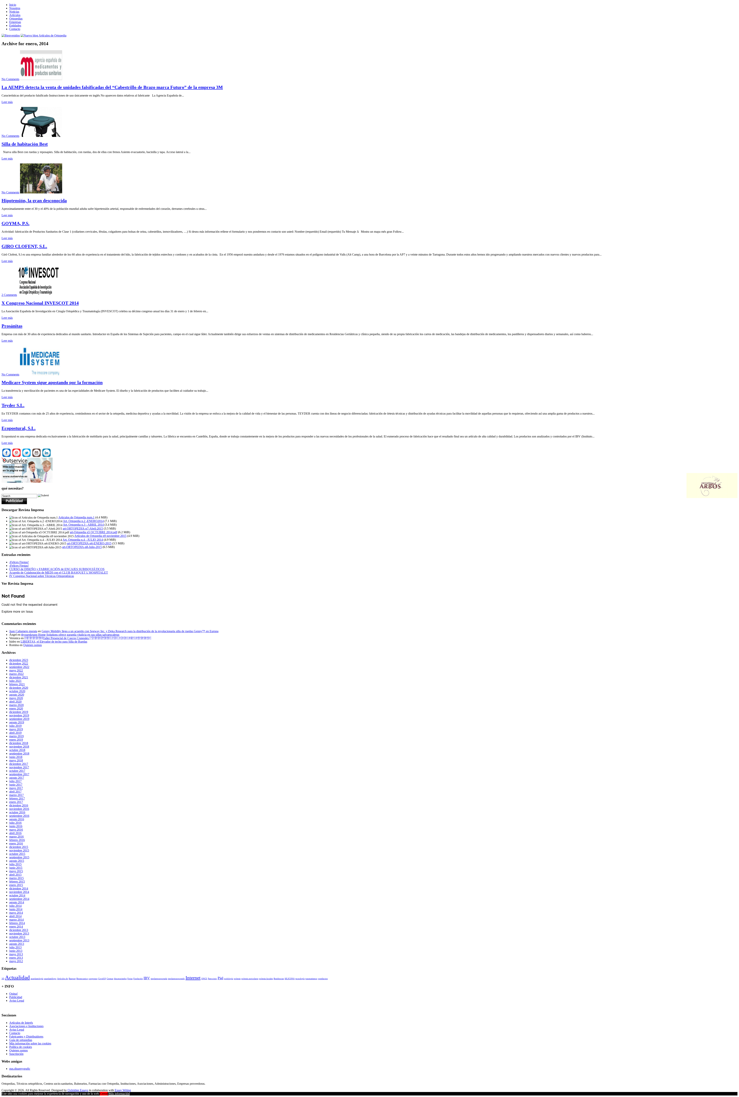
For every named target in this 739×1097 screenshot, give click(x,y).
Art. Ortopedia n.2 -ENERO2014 (83, 521)
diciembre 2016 (18, 805)
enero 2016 (16, 843)
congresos (93, 979)
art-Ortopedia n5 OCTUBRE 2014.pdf (93, 532)
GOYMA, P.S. (15, 223)
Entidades (15, 25)
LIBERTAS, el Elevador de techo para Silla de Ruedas (54, 641)
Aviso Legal (16, 1000)
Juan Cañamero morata (23, 631)
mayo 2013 (16, 954)
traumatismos (311, 979)
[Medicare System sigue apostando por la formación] (41, 374)
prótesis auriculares (249, 979)
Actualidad (17, 977)
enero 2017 (16, 802)
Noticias (14, 11)
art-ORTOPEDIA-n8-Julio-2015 (82, 547)
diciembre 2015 (18, 847)
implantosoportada (159, 979)
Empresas (15, 22)
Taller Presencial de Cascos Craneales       (87, 638)
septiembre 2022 (19, 667)
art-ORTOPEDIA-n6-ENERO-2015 (89, 543)
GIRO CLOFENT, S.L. (24, 246)
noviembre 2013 (19, 933)
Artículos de (62, 979)
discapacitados (120, 979)
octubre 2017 (17, 770)
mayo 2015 (16, 871)
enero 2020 (16, 708)
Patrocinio (212, 979)
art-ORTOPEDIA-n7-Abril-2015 (83, 528)
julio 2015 (15, 864)
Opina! (13, 993)
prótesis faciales (266, 979)
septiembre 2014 (19, 898)
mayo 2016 (16, 829)
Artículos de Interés (21, 1022)
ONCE (204, 979)
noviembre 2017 (19, 767)
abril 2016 (15, 833)
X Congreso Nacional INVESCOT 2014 (40, 303)
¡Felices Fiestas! (19, 562)
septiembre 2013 (19, 940)
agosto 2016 (16, 819)
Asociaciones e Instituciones (26, 1026)
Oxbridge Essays (78, 1090)
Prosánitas (12, 325)
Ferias (130, 979)
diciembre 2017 (18, 763)
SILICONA (290, 979)
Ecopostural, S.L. (19, 428)
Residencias (279, 979)
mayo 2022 (16, 670)
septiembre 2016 (19, 815)
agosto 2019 (16, 722)
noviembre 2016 (19, 808)
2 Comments (9, 295)
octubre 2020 (17, 691)
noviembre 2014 (19, 892)
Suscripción (16, 1053)
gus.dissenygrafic (19, 1068)
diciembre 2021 (18, 677)
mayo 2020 (16, 698)
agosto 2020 (16, 694)
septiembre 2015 (19, 857)
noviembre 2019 (19, 715)
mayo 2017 (16, 788)
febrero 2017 (17, 798)
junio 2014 (15, 909)
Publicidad (15, 997)
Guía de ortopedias (20, 1040)
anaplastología (37, 979)
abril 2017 (15, 791)
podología (228, 979)
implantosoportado (176, 979)
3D (3, 979)
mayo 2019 (16, 729)
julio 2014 (15, 905)
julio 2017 (15, 781)
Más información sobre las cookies (30, 1043)
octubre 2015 (17, 853)
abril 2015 (15, 874)
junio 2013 (15, 950)
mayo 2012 (16, 961)
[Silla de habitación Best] (41, 135)
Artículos (14, 15)
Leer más (7, 102)
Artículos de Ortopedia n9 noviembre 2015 (100, 535)
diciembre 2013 (18, 930)
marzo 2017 (16, 795)
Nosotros (14, 8)
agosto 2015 (16, 860)
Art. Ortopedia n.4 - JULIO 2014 (83, 539)
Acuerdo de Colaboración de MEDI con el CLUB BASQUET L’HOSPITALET (58, 572)
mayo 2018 (16, 760)
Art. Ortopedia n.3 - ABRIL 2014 (83, 524)
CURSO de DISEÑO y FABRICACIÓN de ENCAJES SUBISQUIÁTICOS (56, 569)
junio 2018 (15, 757)
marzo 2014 (16, 919)
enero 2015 (16, 885)
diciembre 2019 (18, 712)
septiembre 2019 (19, 719)
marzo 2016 (16, 836)
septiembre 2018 (19, 753)
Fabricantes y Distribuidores (26, 1036)
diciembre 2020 (18, 687)
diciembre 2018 (18, 743)
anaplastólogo (50, 979)
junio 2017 (15, 784)
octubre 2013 (17, 937)
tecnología (300, 979)
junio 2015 (15, 867)
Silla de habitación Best (25, 144)
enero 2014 (16, 926)
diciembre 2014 (18, 888)
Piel (220, 978)
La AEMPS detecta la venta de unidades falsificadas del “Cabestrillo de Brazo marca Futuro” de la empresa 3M (112, 87)
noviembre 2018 (19, 746)
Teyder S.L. (13, 405)
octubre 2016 (17, 812)
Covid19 (102, 979)
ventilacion (323, 979)
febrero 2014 (17, 923)
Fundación (138, 979)
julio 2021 (15, 680)
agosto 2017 (16, 777)
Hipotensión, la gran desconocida (34, 200)
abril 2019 (15, 732)
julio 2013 (15, 947)
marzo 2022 (16, 674)
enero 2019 (16, 739)
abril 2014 (15, 916)
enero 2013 (16, 957)
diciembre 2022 (18, 663)
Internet (193, 977)
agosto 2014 (16, 902)
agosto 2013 (16, 943)
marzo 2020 (16, 705)
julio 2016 (15, 822)
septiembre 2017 (19, 774)
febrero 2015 (17, 881)
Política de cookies (20, 1047)
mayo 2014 (16, 912)
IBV (147, 978)
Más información (119, 1093)
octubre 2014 (17, 895)
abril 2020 (15, 701)
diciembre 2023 (18, 660)
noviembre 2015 (19, 850)
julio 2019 (15, 725)
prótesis (237, 979)
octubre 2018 (17, 750)
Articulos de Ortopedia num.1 (76, 517)
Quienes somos (32, 645)
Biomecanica (82, 979)
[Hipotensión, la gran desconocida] (41, 192)
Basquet (72, 979)
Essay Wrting (123, 1090)
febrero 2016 (17, 840)
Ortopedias (16, 18)
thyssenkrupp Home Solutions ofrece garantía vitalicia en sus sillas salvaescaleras (70, 634)
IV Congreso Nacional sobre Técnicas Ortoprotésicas (41, 576)
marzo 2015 (16, 878)
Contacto (14, 29)
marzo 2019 (16, 736)
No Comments (10, 79)
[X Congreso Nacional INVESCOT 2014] (39, 295)
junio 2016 (15, 826)
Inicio (12, 4)
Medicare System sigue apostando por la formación (52, 382)
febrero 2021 (17, 684)
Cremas (110, 979)
